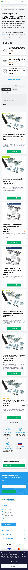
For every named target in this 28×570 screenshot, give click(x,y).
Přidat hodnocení (8, 465)
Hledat (24, 5)
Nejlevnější (14, 85)
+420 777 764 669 (8, 512)
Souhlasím (14, 566)
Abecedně (14, 89)
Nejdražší (21, 85)
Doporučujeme (5, 85)
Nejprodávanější (6, 89)
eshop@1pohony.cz (9, 509)
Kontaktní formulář (9, 524)
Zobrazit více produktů (14, 79)
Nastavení (14, 561)
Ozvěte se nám (4, 34)
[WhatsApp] (2, 519)
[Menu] (26, 2)
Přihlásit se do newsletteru (9, 491)
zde (18, 557)
